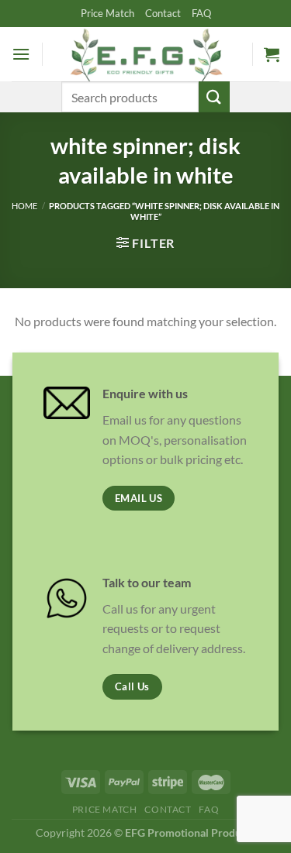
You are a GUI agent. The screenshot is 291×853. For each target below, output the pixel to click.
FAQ (201, 13)
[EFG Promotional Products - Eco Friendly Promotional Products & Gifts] (145, 54)
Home (24, 206)
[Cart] (271, 54)
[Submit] (214, 96)
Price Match (107, 13)
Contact (163, 13)
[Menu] (21, 54)
